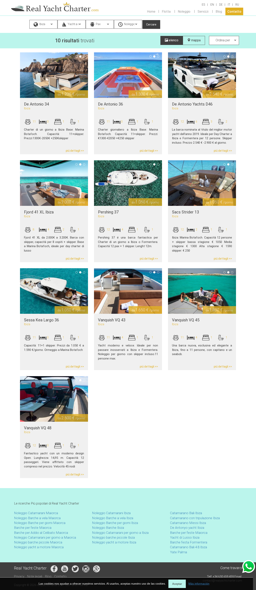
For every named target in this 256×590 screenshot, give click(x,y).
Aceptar (177, 583)
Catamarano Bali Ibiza (186, 513)
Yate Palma (178, 552)
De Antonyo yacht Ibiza (187, 528)
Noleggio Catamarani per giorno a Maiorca (45, 537)
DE (221, 4)
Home (151, 11)
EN (212, 4)
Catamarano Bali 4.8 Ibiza (188, 547)
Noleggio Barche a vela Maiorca (37, 518)
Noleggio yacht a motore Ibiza (114, 542)
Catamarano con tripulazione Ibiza (195, 518)
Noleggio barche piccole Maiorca (38, 542)
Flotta (166, 11)
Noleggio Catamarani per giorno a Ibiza (120, 533)
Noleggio (184, 11)
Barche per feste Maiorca (32, 528)
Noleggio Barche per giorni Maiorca (39, 523)
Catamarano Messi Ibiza (188, 523)
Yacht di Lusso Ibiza (184, 537)
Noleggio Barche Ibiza (108, 528)
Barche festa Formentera (188, 542)
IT (229, 4)
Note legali (34, 576)
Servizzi (203, 11)
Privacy (19, 576)
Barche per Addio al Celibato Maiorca (41, 533)
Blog (219, 11)
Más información (198, 583)
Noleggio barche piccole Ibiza (113, 537)
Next (94, 75)
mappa (195, 40)
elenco (173, 40)
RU (237, 4)
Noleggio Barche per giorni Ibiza (115, 523)
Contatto (234, 11)
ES (203, 4)
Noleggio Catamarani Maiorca (36, 513)
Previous (14, 75)
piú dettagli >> (75, 150)
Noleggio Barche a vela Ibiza (112, 518)
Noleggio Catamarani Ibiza (111, 513)
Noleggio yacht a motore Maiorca (39, 547)
